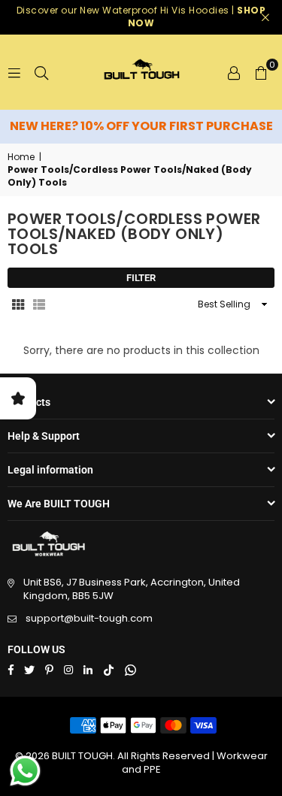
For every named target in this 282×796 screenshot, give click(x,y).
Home (21, 157)
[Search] (41, 72)
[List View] (39, 304)
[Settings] (233, 72)
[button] (260, 72)
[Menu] (14, 72)
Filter (141, 277)
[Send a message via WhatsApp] (25, 770)
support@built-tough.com (89, 618)
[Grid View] (18, 304)
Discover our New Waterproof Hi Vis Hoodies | (141, 16)
